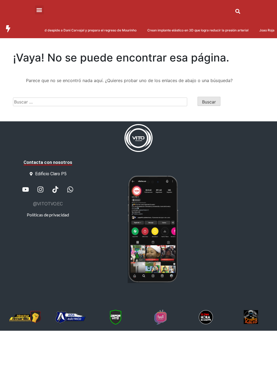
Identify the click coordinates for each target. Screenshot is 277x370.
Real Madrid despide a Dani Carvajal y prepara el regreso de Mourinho (78, 30)
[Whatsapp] (70, 189)
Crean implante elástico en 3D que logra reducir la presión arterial (193, 30)
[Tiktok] (55, 189)
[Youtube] (25, 189)
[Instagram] (40, 189)
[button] (237, 11)
